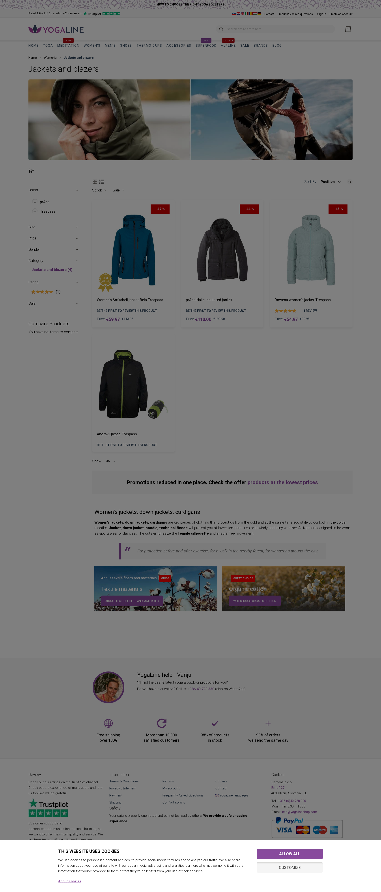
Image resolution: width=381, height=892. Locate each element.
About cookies (69, 881)
